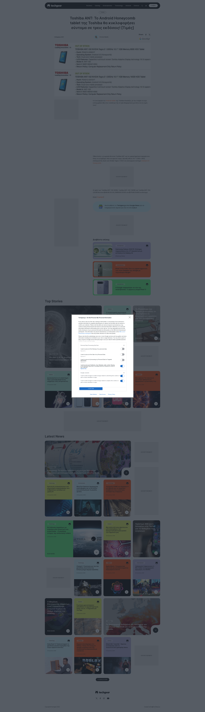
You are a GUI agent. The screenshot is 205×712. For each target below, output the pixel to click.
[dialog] (102, 356)
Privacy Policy (111, 394)
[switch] (122, 349)
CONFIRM (91, 388)
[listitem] (102, 345)
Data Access (102, 394)
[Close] (130, 317)
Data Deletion (93, 394)
